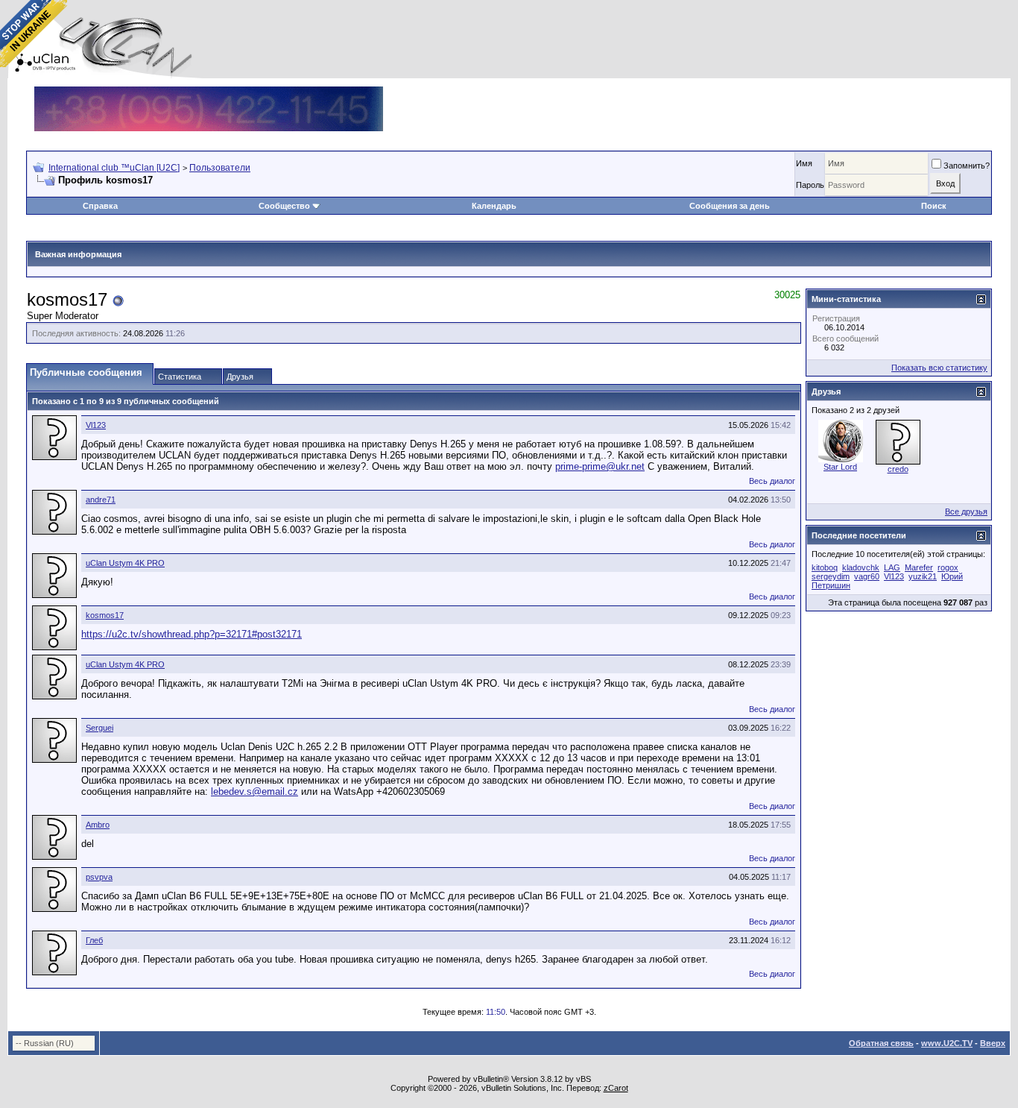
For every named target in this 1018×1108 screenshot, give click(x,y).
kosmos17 (105, 615)
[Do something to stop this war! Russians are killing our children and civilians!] (33, 33)
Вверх (992, 1043)
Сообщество (284, 205)
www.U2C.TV (947, 1043)
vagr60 (866, 576)
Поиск (933, 205)
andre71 (101, 499)
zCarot (616, 1087)
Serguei (99, 727)
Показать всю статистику (939, 367)
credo (898, 469)
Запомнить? (966, 165)
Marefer (919, 567)
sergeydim (831, 576)
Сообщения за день (729, 205)
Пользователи (219, 168)
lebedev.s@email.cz (254, 791)
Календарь (494, 205)
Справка (100, 205)
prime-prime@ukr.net (600, 466)
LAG (892, 567)
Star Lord (840, 466)
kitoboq (825, 567)
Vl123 (96, 425)
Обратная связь (881, 1043)
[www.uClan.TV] (208, 92)
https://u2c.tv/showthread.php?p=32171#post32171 (191, 634)
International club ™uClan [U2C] (114, 168)
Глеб (94, 940)
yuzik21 (922, 576)
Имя (804, 163)
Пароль (810, 184)
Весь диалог (772, 480)
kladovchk (860, 567)
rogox (948, 567)
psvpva (99, 876)
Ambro (98, 824)
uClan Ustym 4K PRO (125, 562)
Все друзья (966, 511)
